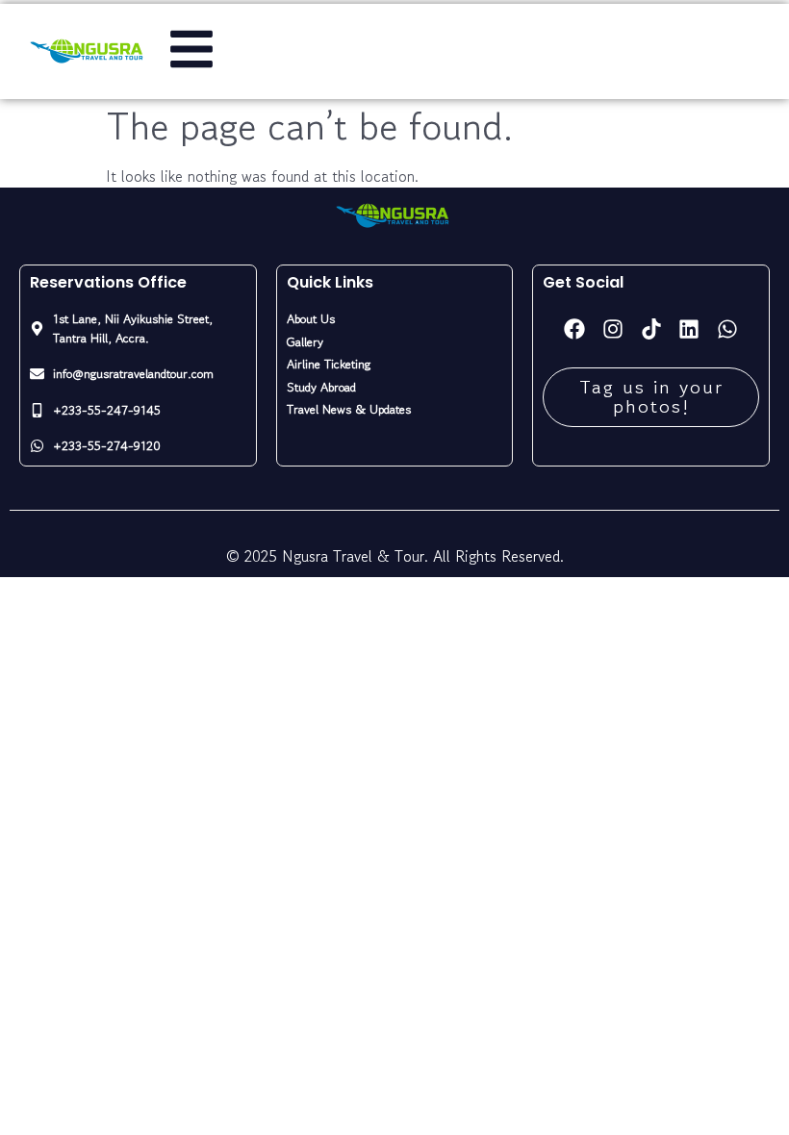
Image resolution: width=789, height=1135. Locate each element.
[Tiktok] (651, 329)
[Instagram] (613, 329)
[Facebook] (575, 329)
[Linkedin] (689, 329)
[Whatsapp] (727, 329)
